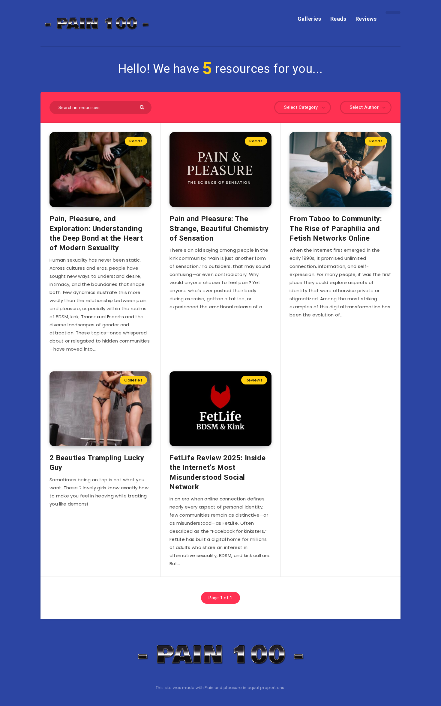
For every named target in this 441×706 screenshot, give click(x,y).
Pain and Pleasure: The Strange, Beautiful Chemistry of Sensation (219, 228)
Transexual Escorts (102, 316)
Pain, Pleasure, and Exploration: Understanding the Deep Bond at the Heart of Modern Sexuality (96, 233)
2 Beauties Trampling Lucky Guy (97, 463)
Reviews (366, 19)
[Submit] (143, 107)
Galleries (309, 19)
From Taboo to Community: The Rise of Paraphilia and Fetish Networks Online (336, 228)
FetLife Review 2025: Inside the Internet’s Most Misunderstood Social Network (218, 472)
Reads (338, 19)
